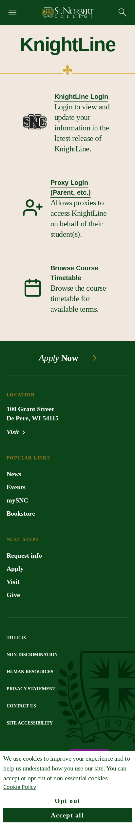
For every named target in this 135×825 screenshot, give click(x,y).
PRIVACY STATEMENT (31, 688)
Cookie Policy (19, 787)
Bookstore (21, 513)
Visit (14, 431)
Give (13, 594)
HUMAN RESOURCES (30, 671)
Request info (24, 555)
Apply (15, 568)
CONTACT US (21, 705)
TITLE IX (16, 637)
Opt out (67, 800)
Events (16, 487)
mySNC (17, 500)
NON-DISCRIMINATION (32, 654)
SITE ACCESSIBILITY (30, 723)
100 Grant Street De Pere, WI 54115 (33, 413)
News (14, 474)
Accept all (67, 815)
